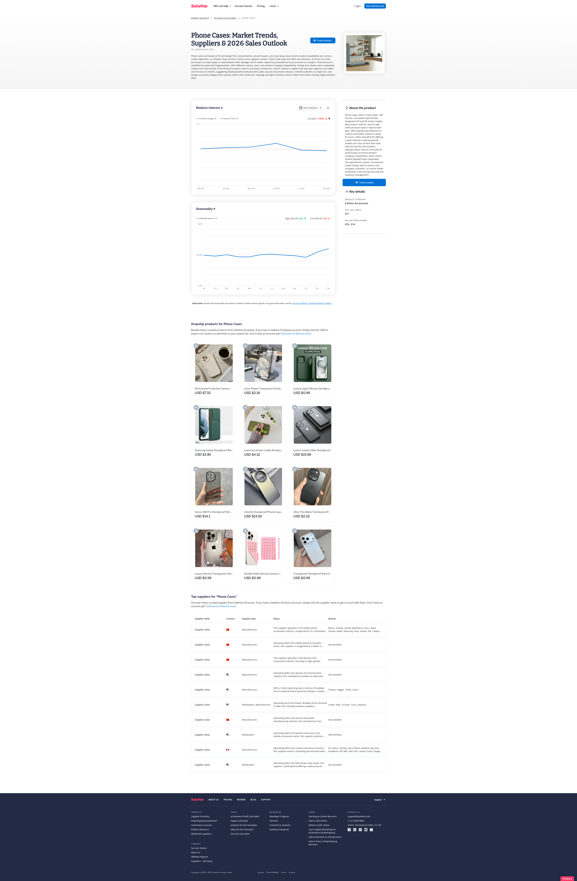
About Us (213, 799)
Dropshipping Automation (204, 820)
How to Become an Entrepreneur (325, 837)
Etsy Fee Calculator (240, 833)
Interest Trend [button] (229, 118)
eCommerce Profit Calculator (245, 816)
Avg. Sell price (353, 210)
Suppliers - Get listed (201, 861)
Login (357, 6)
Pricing (261, 6)
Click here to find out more (296, 333)
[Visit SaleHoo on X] (371, 829)
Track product (324, 40)
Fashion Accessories (225, 18)
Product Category (355, 199)
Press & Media (272, 872)
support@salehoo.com (359, 816)
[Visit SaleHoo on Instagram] (360, 829)
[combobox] (310, 108)
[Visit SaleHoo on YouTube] (365, 829)
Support (266, 799)
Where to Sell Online (319, 825)
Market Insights (200, 18)
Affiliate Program (199, 856)
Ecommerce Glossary (280, 825)
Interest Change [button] (207, 118)
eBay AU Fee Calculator (242, 829)
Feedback (567, 878)
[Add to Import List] (196, 345)
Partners (274, 820)
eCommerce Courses (201, 825)
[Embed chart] (327, 108)
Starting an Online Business (323, 816)
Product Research (200, 829)
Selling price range (356, 220)
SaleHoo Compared (279, 829)
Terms (283, 872)
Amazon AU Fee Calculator (244, 825)
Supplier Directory (200, 816)
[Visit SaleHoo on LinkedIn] (354, 829)
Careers (260, 872)
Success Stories (243, 6)
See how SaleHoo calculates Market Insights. (312, 303)
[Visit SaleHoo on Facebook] (349, 829)
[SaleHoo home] (197, 799)
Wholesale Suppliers (201, 833)
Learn (273, 6)
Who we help (221, 6)
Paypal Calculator (239, 820)
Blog (253, 799)
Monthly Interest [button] (207, 218)
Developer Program (279, 816)
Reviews (241, 799)
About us (195, 852)
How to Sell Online (318, 820)
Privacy (292, 872)
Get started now (375, 5)
